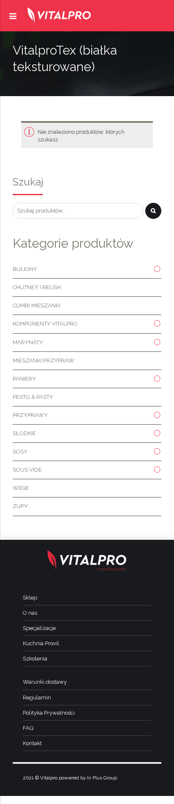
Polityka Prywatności (49, 713)
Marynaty (28, 342)
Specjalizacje (39, 628)
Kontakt (32, 743)
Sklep (30, 597)
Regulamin (37, 697)
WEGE (21, 488)
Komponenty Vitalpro (45, 323)
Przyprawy (30, 415)
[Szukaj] (153, 211)
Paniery (24, 379)
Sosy (20, 451)
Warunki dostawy (45, 682)
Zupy (20, 506)
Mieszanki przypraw (43, 360)
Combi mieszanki (36, 305)
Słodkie (24, 433)
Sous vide (27, 470)
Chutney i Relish (37, 287)
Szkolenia (35, 658)
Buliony (25, 269)
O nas (30, 613)
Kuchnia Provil (41, 643)
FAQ (28, 728)
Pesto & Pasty (33, 397)
